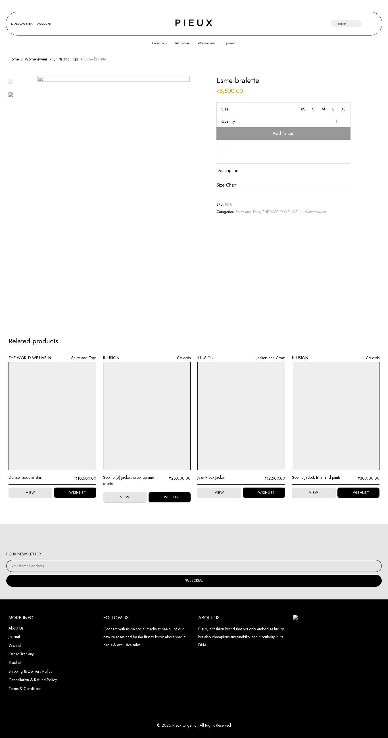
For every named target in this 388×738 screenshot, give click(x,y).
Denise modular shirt (25, 477)
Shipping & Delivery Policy (30, 671)
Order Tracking (21, 654)
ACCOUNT (44, 23)
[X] (213, 537)
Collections (159, 43)
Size (224, 109)
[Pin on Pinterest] (249, 150)
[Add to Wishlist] (221, 150)
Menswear (182, 43)
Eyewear (230, 43)
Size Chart (226, 185)
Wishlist (15, 645)
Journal (14, 636)
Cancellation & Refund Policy (33, 680)
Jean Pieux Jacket (211, 477)
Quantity (228, 121)
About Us (16, 628)
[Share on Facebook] (233, 150)
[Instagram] (174, 537)
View (30, 492)
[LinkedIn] (200, 537)
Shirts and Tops (65, 59)
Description (227, 170)
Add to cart (284, 133)
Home (14, 59)
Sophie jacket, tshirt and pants (316, 477)
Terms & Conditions (25, 688)
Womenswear (207, 43)
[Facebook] (187, 537)
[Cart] (374, 23)
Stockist (15, 662)
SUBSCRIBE (194, 580)
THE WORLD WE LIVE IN (282, 211)
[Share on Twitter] (241, 150)
